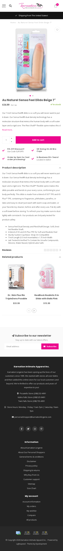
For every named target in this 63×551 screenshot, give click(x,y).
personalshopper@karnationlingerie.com (33, 417)
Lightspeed (20, 544)
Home (13, 22)
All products (31, 519)
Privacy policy (31, 465)
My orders (31, 506)
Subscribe (51, 346)
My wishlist (31, 510)
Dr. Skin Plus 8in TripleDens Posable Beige (16, 298)
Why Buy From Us (31, 475)
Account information (31, 501)
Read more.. (7, 129)
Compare (31, 515)
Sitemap (31, 484)
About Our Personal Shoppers (31, 452)
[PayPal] (36, 533)
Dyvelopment (41, 544)
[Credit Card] (18, 533)
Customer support (31, 479)
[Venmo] (44, 533)
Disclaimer (31, 461)
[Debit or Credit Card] (27, 533)
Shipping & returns (31, 470)
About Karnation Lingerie (31, 447)
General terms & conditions (31, 456)
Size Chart (31, 488)
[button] (30, 95)
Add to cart (38, 139)
